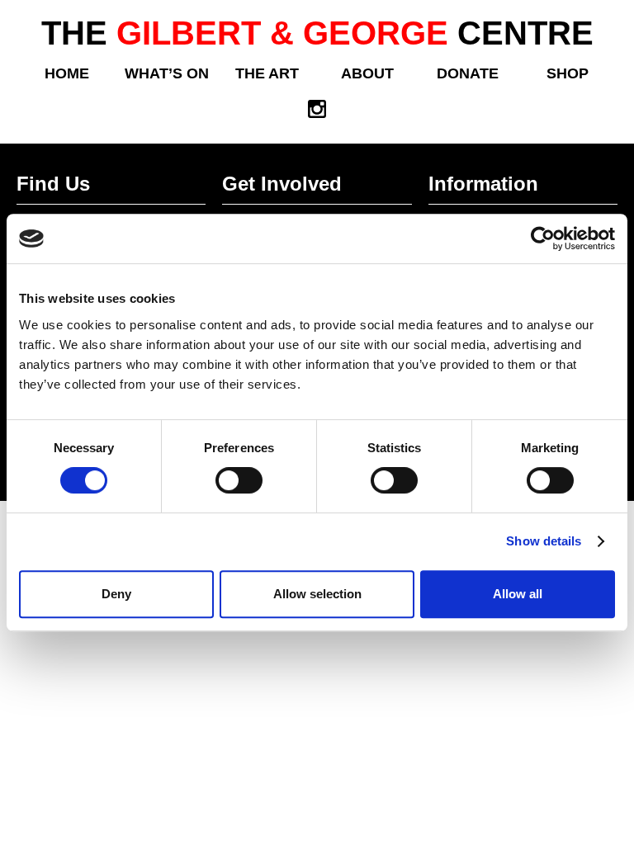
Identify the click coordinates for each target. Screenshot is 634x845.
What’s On (167, 73)
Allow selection (317, 594)
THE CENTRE (317, 33)
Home (67, 73)
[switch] (239, 480)
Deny (116, 594)
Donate (468, 73)
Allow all (517, 594)
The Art (267, 73)
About (367, 73)
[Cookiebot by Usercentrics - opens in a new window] (543, 238)
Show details (543, 541)
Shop (567, 73)
